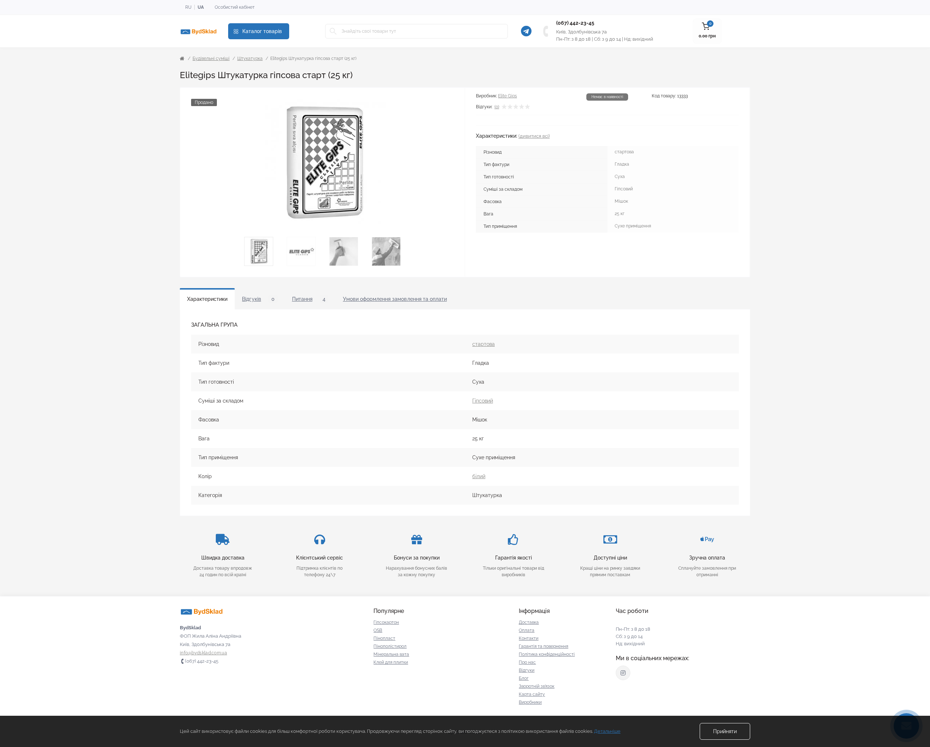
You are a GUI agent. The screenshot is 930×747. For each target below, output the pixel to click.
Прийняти (725, 731)
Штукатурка (250, 58)
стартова (483, 344)
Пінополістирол (390, 646)
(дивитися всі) (534, 136)
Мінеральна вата (391, 654)
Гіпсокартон (386, 622)
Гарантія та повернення (543, 646)
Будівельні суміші (211, 58)
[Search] (333, 31)
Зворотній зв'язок (536, 686)
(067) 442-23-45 (575, 23)
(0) (496, 106)
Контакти (528, 638)
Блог (524, 678)
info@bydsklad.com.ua (203, 652)
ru (188, 7)
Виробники (530, 702)
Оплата (526, 630)
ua (201, 7)
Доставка (529, 622)
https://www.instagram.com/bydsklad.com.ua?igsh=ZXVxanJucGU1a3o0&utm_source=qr (623, 673)
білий (478, 476)
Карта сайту (532, 694)
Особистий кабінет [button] (235, 7)
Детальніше (607, 731)
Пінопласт (384, 638)
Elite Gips (507, 95)
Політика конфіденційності (547, 654)
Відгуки (526, 670)
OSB (377, 630)
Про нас (527, 662)
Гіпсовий (482, 401)
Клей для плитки (390, 662)
